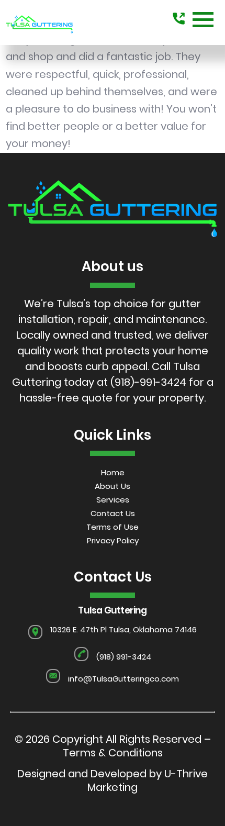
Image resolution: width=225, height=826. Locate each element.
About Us (112, 486)
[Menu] (203, 20)
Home (113, 472)
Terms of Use (112, 526)
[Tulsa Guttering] (39, 20)
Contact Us (113, 513)
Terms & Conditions (113, 752)
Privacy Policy (113, 540)
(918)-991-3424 (148, 382)
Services (112, 499)
